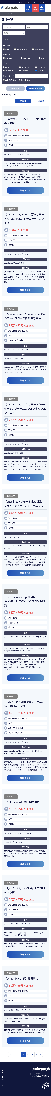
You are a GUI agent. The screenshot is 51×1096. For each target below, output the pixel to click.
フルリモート (21, 49)
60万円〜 (41, 67)
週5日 (43, 58)
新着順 (23, 101)
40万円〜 (9, 67)
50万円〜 (25, 67)
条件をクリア (15, 88)
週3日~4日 (27, 58)
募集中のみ (25, 79)
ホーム (3, 14)
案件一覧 (9, 14)
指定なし (41, 70)
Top (45, 1057)
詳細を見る (25, 190)
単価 (5, 63)
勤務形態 (6, 45)
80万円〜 (25, 70)
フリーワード (8, 76)
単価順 (41, 101)
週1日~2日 (9, 58)
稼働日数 (6, 54)
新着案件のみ (10, 79)
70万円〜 (9, 70)
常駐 (7, 49)
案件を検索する (35, 88)
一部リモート (40, 49)
